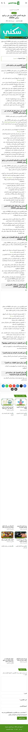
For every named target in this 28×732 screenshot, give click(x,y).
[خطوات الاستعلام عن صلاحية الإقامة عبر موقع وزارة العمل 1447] (7, 601)
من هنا (18, 80)
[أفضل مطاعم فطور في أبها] (7, 535)
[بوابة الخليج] (14, 3)
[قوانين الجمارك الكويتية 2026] (21, 402)
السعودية (11, 9)
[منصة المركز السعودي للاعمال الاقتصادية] (21, 469)
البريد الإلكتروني (23, 699)
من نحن (20, 729)
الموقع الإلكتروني (23, 706)
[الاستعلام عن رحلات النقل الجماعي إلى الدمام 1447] (7, 469)
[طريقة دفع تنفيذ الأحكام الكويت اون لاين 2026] (21, 601)
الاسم (25, 693)
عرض (15, 58)
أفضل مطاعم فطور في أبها (7, 539)
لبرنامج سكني (9, 177)
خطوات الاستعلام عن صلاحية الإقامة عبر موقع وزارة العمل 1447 (8, 660)
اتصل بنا (16, 729)
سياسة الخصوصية (9, 729)
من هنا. (11, 252)
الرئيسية (16, 9)
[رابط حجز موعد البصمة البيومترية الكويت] (21, 535)
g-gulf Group (18, 21)
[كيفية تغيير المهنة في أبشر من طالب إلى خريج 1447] (7, 402)
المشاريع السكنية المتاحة (10, 122)
